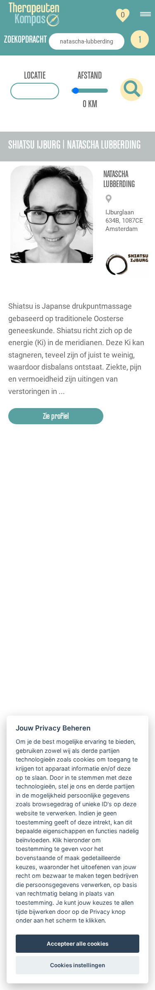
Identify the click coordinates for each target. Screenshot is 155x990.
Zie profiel (56, 416)
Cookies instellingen (77, 965)
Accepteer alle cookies (77, 943)
